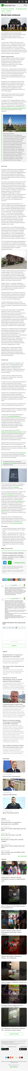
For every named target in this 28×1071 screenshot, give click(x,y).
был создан (23, 452)
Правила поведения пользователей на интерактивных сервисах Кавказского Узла (14, 1062)
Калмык (13, 598)
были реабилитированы (13, 416)
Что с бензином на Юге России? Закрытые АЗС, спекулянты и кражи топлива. (13, 1029)
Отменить (14, 645)
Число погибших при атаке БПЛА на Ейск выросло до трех (13, 853)
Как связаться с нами (12, 1046)
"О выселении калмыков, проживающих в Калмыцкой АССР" (13, 108)
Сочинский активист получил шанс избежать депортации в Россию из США (14, 705)
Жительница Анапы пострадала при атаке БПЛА (13, 846)
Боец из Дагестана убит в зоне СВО (11, 835)
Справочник (8, 10)
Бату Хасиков (18, 501)
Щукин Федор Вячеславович (11, 813)
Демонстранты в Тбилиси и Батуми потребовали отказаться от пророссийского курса (13, 879)
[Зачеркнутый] (12, 627)
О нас (2, 1046)
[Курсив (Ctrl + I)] (6, 627)
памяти (15, 463)
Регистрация (14, 641)
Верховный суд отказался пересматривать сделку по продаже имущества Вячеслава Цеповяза (12, 679)
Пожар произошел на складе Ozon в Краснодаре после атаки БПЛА (13, 655)
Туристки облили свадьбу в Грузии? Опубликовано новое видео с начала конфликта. (11, 932)
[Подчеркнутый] (9, 627)
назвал (16, 364)
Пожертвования (23, 1046)
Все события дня (22, 856)
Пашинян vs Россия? (22, 8)
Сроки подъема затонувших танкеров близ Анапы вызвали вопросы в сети (13, 746)
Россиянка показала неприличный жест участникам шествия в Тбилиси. (12, 1006)
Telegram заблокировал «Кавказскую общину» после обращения (11, 957)
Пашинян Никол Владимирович (11, 776)
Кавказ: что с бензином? (8, 8)
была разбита (10, 494)
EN (4, 1)
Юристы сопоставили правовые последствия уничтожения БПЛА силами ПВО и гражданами (12, 721)
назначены (16, 487)
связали (3, 510)
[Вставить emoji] (16, 627)
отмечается (6, 463)
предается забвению (18, 523)
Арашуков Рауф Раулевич (10, 794)
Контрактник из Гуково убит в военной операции (12, 840)
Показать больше (14, 1033)
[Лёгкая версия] (7, 1)
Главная (3, 10)
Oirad (12, 585)
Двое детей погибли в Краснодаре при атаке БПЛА (13, 667)
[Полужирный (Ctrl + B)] (4, 627)
